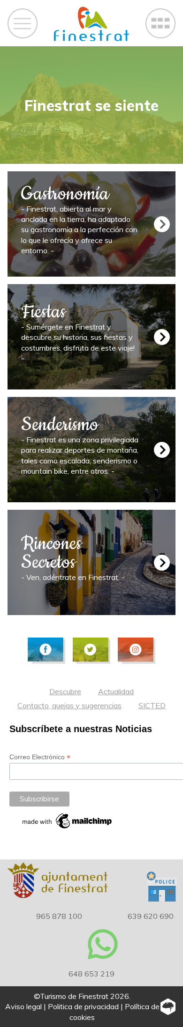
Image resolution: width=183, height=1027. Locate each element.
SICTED (152, 705)
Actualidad (116, 691)
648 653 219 (91, 973)
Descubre (65, 691)
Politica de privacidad (83, 1006)
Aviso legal (23, 1006)
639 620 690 (151, 916)
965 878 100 (59, 916)
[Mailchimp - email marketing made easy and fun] (67, 821)
